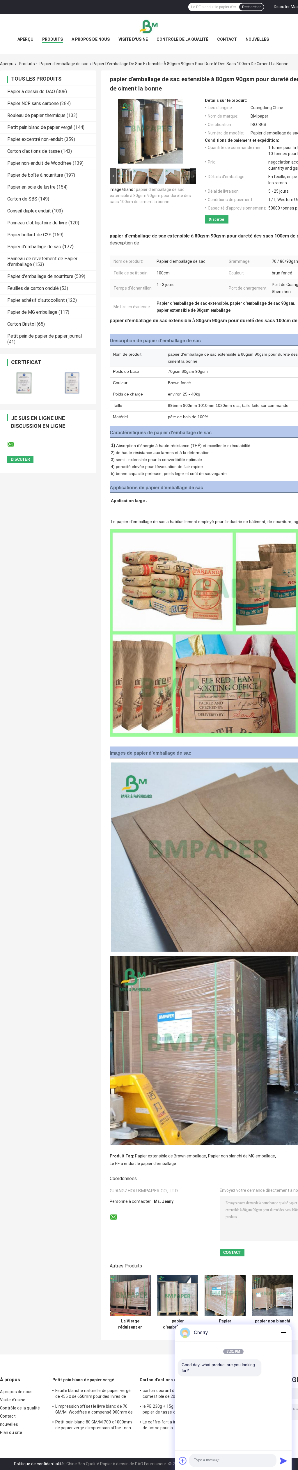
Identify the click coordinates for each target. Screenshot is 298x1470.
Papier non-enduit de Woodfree (39, 163)
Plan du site (11, 1432)
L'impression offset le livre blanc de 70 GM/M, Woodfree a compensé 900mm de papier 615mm (94, 1410)
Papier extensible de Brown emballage (170, 1156)
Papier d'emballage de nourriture (40, 276)
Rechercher (251, 7)
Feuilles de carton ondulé (33, 288)
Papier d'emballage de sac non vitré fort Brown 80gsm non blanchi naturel (225, 1324)
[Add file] (183, 1460)
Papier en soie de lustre (31, 187)
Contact (227, 39)
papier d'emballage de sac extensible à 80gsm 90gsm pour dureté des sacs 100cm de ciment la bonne (150, 195)
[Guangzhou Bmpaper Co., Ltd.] (149, 26)
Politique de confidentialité (39, 1464)
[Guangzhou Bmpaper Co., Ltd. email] (14, 444)
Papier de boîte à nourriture (35, 175)
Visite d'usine (133, 39)
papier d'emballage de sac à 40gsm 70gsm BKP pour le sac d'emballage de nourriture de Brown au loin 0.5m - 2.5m (178, 1324)
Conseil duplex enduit (29, 211)
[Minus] (283, 1332)
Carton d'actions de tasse (33, 151)
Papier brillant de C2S (29, 234)
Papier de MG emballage (32, 312)
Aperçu (25, 39)
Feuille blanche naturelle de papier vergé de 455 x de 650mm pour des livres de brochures (93, 1394)
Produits (52, 39)
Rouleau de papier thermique (36, 115)
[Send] (283, 1460)
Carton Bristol (21, 324)
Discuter (217, 219)
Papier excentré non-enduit (35, 139)
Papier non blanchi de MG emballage (241, 1156)
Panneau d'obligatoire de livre (37, 223)
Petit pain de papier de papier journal (44, 336)
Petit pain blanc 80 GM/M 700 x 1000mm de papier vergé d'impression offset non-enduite (93, 1426)
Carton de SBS (22, 199)
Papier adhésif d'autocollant (36, 300)
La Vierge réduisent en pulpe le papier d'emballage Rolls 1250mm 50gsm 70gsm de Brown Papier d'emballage (130, 1324)
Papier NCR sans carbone (33, 103)
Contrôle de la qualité (182, 39)
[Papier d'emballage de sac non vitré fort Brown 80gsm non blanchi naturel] (225, 1295)
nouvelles (257, 39)
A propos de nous (91, 39)
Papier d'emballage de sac (64, 63)
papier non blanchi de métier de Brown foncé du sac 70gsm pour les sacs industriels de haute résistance (272, 1324)
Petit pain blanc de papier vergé (39, 127)
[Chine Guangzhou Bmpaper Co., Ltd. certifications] (24, 382)
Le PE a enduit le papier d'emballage (143, 1163)
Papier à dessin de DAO (31, 91)
